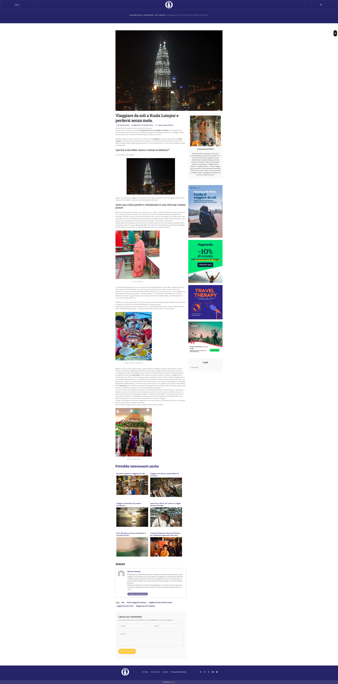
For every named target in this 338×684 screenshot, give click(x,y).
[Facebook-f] (204, 671)
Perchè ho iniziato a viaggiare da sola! (130, 473)
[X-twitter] (208, 671)
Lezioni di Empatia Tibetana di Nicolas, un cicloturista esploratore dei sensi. (165, 534)
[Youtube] (212, 671)
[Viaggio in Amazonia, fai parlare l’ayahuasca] (132, 518)
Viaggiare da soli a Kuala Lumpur (160, 602)
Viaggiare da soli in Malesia (145, 606)
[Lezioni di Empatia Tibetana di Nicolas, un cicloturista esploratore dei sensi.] (166, 549)
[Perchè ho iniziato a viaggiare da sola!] (132, 486)
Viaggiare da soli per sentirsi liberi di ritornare (164, 475)
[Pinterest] (216, 671)
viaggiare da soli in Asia (125, 606)
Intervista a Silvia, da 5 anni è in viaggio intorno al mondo (165, 504)
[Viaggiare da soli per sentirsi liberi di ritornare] (166, 488)
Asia (122, 602)
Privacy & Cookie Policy (178, 672)
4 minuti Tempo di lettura (165, 125)
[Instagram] (200, 671)
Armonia (172, 682)
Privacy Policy (195, 367)
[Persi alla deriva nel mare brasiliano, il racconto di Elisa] (132, 548)
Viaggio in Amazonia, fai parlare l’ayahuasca (128, 504)
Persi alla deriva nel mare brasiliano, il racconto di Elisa (131, 534)
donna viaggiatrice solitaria (136, 602)
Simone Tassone (123, 125)
